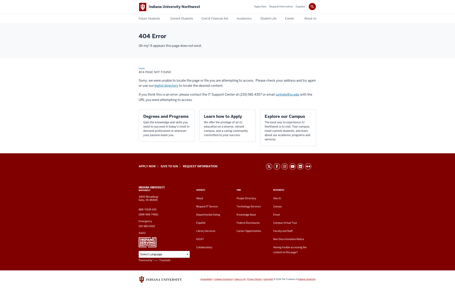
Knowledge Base (246, 214)
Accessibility (206, 279)
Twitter (269, 166)
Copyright (268, 279)
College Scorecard (223, 279)
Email (276, 214)
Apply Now (147, 166)
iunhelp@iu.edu (287, 94)
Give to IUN (169, 166)
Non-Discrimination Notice (288, 239)
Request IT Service (207, 206)
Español (200, 222)
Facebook (277, 166)
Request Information (200, 166)
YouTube (292, 166)
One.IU (277, 198)
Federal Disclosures (248, 222)
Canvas (277, 206)
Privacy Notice (254, 279)
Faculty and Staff (283, 231)
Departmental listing (208, 214)
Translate (164, 260)
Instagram (285, 166)
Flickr (308, 166)
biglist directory (166, 86)
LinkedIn (300, 166)
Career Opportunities (249, 231)
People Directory (246, 198)
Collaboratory (204, 247)
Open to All (239, 279)
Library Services (205, 231)
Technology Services (249, 206)
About (199, 198)
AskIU (142, 233)
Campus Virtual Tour (285, 222)
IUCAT (200, 239)
